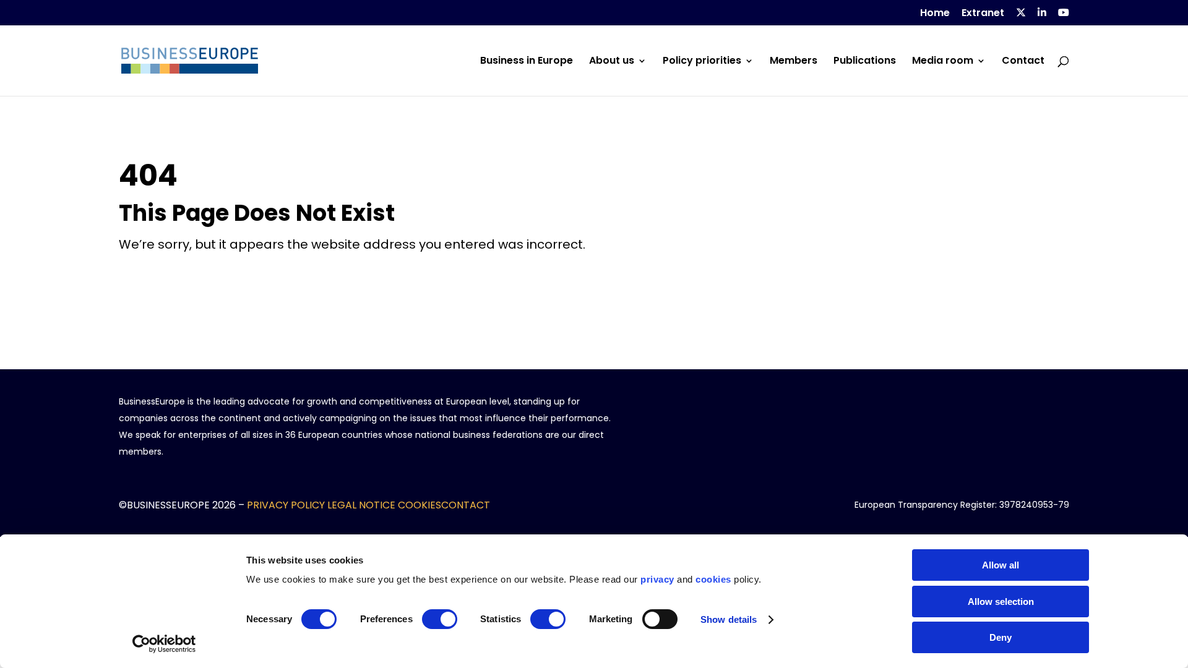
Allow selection (1001, 601)
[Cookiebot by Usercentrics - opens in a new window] (164, 644)
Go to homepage (160, 275)
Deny (1000, 637)
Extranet (983, 14)
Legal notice (361, 505)
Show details (728, 619)
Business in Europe (526, 61)
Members (793, 61)
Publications (864, 61)
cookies (713, 579)
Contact (1023, 61)
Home (935, 14)
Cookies (419, 505)
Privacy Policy (286, 505)
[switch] (439, 619)
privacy (657, 579)
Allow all (1000, 565)
